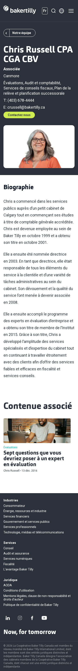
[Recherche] (53, 10)
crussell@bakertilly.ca (26, 107)
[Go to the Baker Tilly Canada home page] (19, 10)
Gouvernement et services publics (26, 521)
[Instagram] (20, 618)
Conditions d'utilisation (18, 590)
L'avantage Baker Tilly (18, 569)
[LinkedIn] (7, 618)
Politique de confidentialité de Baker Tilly (30, 605)
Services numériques (17, 558)
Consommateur (14, 505)
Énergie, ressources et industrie (24, 511)
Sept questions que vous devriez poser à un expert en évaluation (33, 459)
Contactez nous (19, 115)
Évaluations (13, 83)
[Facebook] (32, 618)
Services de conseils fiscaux (28, 88)
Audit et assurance (16, 553)
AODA (7, 585)
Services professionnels (19, 527)
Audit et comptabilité (42, 83)
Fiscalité (9, 564)
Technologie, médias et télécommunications (33, 532)
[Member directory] (61, 10)
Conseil (8, 548)
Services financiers (16, 516)
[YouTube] (44, 618)
